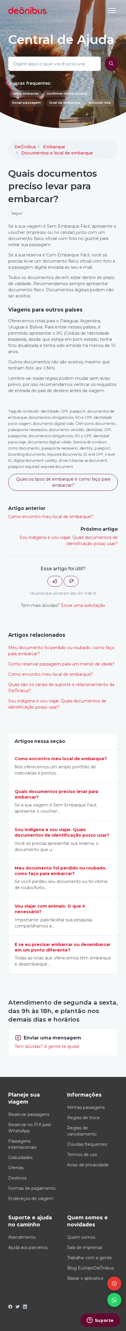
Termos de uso (82, 1154)
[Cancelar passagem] (114, 1283)
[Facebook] (10, 1307)
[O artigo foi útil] (54, 581)
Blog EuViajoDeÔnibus (90, 1268)
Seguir (17, 213)
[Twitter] (18, 1307)
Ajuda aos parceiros (27, 1247)
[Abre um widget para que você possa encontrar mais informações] (100, 1320)
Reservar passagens (28, 1114)
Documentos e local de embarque (57, 153)
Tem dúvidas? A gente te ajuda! (47, 1046)
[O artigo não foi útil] (71, 581)
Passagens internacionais (22, 1144)
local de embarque (65, 103)
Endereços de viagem (30, 1198)
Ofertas (15, 1167)
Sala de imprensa (84, 1247)
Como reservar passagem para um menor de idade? (61, 664)
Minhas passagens (86, 1107)
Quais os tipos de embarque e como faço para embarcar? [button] (63, 482)
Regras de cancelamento (82, 1131)
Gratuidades (20, 1157)
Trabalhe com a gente (89, 1257)
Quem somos (81, 1237)
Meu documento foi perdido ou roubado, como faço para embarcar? (61, 650)
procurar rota (99, 103)
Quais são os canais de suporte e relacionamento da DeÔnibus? (61, 687)
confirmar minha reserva (67, 94)
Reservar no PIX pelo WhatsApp (29, 1127)
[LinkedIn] (25, 1307)
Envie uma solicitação (83, 605)
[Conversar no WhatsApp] (114, 1300)
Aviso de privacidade (88, 1164)
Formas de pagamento (32, 1188)
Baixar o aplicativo (85, 1278)
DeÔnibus (25, 146)
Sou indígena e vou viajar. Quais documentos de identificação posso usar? (57, 704)
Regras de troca (83, 1117)
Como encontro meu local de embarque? (50, 516)
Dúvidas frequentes (87, 1144)
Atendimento (22, 1237)
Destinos (17, 1178)
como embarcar (25, 94)
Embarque (54, 146)
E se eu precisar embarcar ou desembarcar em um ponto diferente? (62, 947)
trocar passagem (26, 103)
